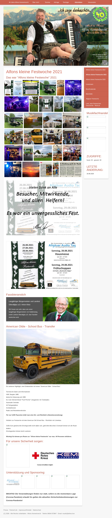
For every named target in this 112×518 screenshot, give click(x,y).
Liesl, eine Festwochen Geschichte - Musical (93, 104)
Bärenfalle (89, 94)
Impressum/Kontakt (25, 510)
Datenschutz (37, 510)
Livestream (89, 84)
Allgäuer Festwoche (92, 99)
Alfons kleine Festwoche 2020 (95, 79)
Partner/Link (13, 510)
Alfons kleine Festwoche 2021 (96, 74)
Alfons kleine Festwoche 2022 (95, 70)
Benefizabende (91, 89)
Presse (6, 510)
